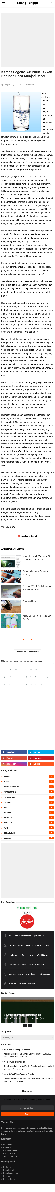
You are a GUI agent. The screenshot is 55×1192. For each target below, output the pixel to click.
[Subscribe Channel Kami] (14, 758)
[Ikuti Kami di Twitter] (41, 752)
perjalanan (9, 833)
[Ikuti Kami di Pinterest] (41, 758)
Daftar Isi (7, 1167)
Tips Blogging (10, 792)
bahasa (7, 807)
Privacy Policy (9, 1153)
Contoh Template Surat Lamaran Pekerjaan (26, 964)
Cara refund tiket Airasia (14, 1062)
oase (6, 828)
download (8, 818)
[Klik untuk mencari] (51, 3)
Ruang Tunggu (27, 1188)
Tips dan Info (9, 797)
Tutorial (8, 802)
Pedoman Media (10, 1150)
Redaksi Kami (9, 1179)
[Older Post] (31, 639)
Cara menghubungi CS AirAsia (17, 1050)
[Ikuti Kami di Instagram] (14, 764)
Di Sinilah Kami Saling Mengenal (22, 984)
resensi (7, 838)
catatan (7, 813)
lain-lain (8, 823)
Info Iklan (7, 1176)
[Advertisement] (27, 40)
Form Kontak (8, 1170)
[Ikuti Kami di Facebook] (14, 752)
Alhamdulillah (29, 601)
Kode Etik (7, 1147)
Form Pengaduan (10, 1173)
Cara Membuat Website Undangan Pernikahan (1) (29, 974)
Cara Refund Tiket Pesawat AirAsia (19, 1074)
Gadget (7, 782)
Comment (30, 85)
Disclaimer (7, 1145)
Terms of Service (10, 1156)
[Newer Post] (24, 639)
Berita (7, 777)
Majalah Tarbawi (11, 787)
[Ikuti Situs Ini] (41, 764)
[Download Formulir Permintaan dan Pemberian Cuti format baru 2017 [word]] (27, 1022)
